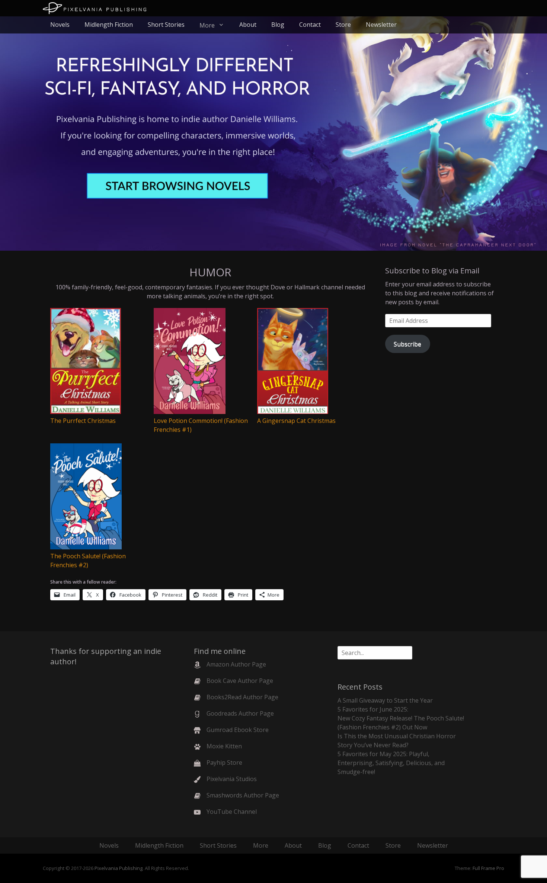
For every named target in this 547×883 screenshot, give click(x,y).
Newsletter (381, 24)
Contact (310, 24)
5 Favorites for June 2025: (373, 709)
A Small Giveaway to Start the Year (385, 700)
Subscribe (407, 344)
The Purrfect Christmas (83, 421)
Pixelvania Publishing (119, 868)
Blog (277, 24)
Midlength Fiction (108, 24)
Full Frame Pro (488, 868)
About (247, 24)
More (207, 25)
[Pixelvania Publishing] (94, 8)
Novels (60, 24)
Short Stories (166, 24)
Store (343, 24)
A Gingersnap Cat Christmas (296, 421)
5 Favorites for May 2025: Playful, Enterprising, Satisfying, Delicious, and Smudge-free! (391, 763)
